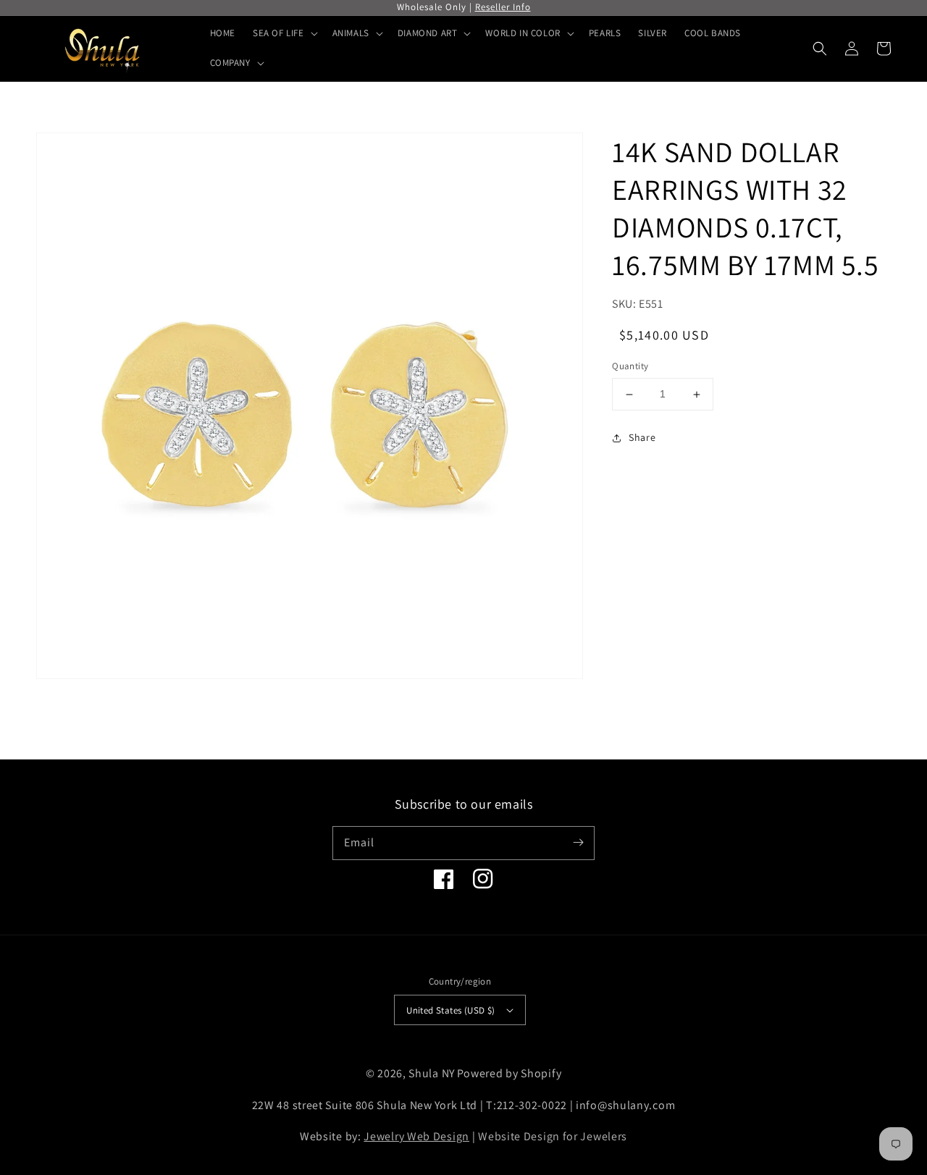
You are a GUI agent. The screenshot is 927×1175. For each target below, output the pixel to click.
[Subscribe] (578, 843)
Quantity (630, 367)
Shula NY (431, 1073)
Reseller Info (503, 7)
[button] (820, 48)
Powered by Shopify (509, 1073)
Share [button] (642, 437)
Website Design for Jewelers (552, 1136)
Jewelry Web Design (416, 1136)
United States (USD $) (450, 1010)
